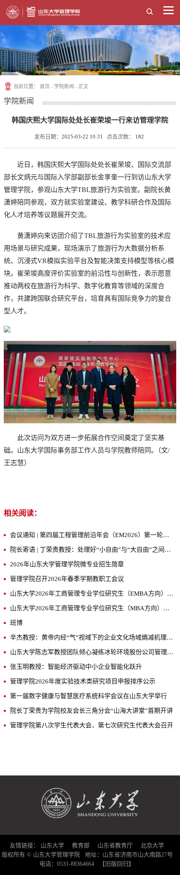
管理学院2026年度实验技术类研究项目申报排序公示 (82, 681)
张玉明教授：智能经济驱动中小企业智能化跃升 (76, 666)
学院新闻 (64, 87)
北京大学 (152, 845)
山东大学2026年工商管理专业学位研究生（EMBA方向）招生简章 (92, 593)
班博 (16, 622)
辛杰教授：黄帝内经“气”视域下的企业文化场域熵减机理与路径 (92, 637)
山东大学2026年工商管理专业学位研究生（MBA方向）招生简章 (92, 608)
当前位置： (25, 87)
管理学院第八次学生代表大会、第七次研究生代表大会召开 (91, 725)
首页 (45, 87)
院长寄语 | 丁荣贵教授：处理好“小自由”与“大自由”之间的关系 (92, 549)
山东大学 (52, 845)
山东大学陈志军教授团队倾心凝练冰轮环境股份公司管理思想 (92, 652)
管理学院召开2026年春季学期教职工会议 (67, 579)
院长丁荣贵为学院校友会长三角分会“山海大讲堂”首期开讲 (91, 710)
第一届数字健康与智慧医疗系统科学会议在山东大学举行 (88, 696)
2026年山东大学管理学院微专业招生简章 (67, 564)
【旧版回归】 (116, 864)
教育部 (81, 845)
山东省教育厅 (115, 845)
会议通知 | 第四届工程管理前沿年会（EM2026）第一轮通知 (92, 535)
